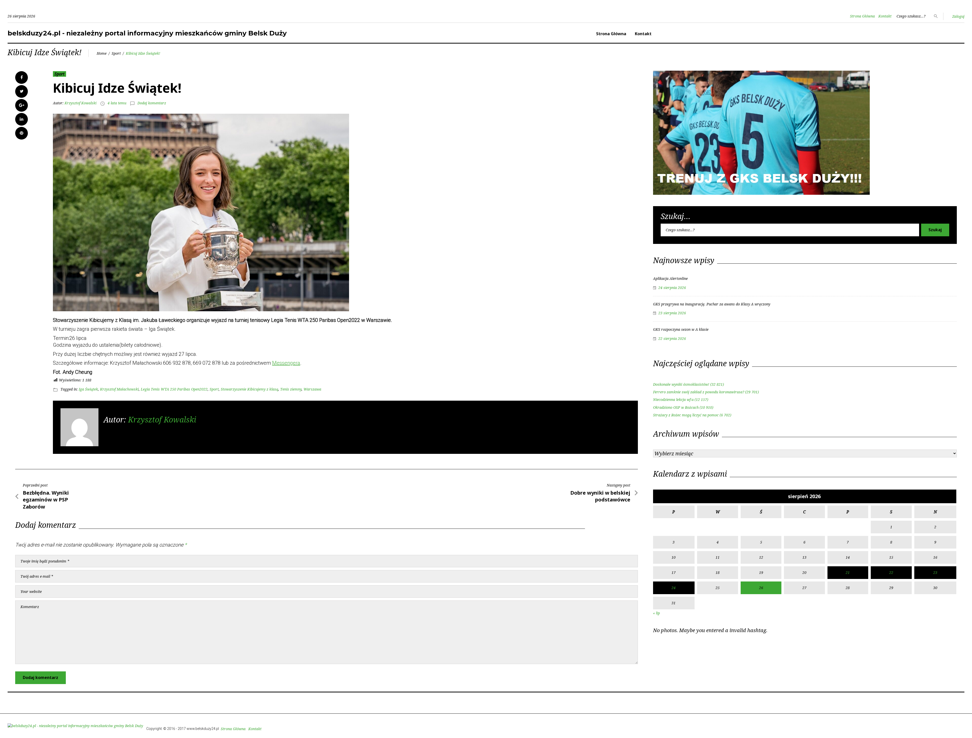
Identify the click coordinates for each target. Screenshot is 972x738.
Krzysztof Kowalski (80, 103)
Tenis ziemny (290, 389)
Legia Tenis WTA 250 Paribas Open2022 (174, 389)
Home (102, 53)
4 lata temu (117, 103)
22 (891, 572)
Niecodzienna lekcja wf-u (673, 399)
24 (674, 587)
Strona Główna (862, 16)
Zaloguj (958, 16)
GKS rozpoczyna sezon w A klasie (680, 329)
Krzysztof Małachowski (119, 389)
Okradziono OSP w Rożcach (676, 407)
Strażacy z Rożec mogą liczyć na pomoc (686, 415)
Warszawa (312, 389)
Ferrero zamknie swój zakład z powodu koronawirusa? (698, 392)
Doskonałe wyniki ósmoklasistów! (681, 384)
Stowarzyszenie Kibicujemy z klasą (249, 389)
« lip (656, 613)
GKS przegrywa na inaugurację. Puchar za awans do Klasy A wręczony (711, 304)
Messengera (286, 363)
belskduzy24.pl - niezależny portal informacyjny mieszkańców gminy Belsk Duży (147, 33)
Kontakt (885, 16)
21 (848, 572)
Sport (116, 53)
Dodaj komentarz (151, 103)
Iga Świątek (88, 389)
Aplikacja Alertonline (670, 278)
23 (935, 572)
